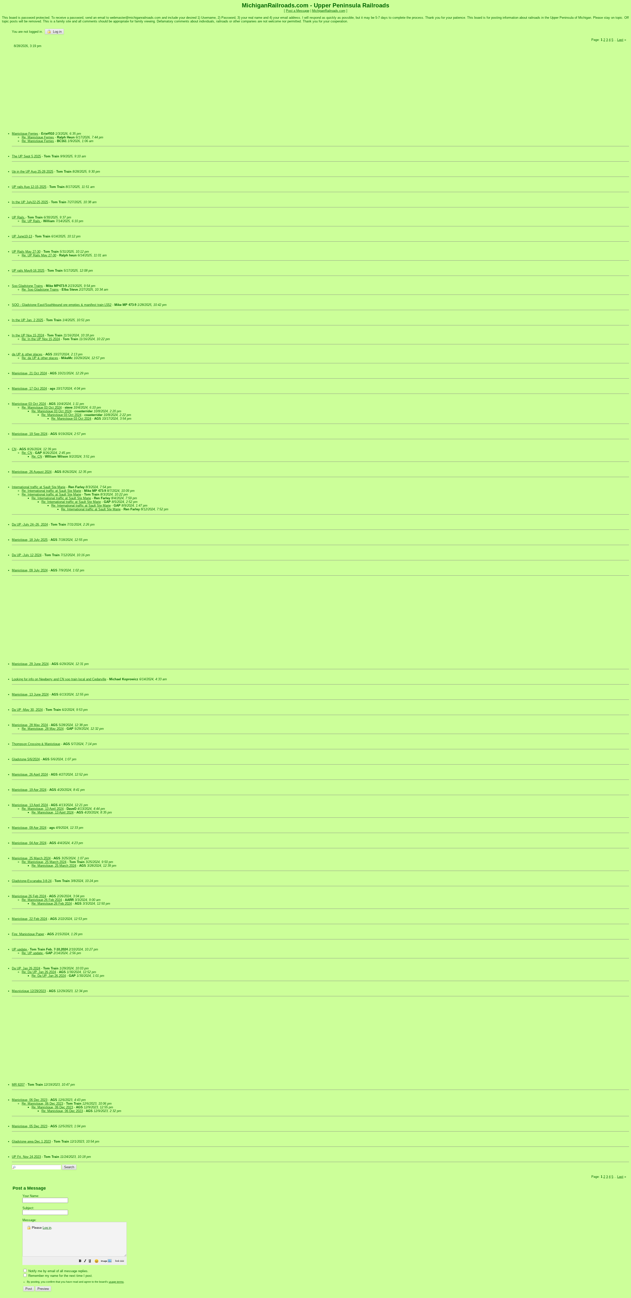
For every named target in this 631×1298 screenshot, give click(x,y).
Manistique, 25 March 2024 (31, 858)
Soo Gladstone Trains (27, 286)
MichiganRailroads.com (328, 11)
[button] (80, 1262)
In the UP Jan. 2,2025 (27, 320)
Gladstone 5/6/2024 (26, 759)
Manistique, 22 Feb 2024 (29, 919)
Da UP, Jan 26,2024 (26, 968)
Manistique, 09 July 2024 (30, 570)
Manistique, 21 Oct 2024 (29, 373)
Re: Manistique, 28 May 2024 (43, 729)
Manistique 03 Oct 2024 (29, 404)
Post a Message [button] (297, 11)
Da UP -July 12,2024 (26, 555)
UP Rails (18, 217)
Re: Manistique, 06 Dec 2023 (42, 1103)
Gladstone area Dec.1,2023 (31, 1141)
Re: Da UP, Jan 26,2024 (39, 972)
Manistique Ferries (25, 133)
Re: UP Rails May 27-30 (39, 255)
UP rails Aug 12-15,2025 (29, 187)
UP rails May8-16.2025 (28, 270)
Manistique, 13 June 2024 (30, 694)
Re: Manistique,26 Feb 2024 (42, 900)
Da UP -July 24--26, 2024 (30, 524)
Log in (57, 31)
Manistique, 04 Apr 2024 (29, 843)
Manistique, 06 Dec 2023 (29, 1100)
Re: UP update (33, 953)
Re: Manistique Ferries (38, 137)
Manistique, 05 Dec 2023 (29, 1126)
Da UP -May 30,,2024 (27, 710)
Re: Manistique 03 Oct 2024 (42, 407)
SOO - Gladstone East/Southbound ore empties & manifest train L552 (61, 305)
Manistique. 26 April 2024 (30, 774)
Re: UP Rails (31, 221)
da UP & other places (27, 354)
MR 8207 (18, 1084)
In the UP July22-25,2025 (30, 202)
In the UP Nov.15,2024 (28, 335)
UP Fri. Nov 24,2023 (26, 1157)
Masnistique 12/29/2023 (29, 991)
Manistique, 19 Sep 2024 (29, 434)
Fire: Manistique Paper (28, 934)
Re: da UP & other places (40, 358)
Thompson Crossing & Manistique (36, 744)
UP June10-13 (22, 236)
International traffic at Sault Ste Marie (38, 487)
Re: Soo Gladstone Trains (40, 289)
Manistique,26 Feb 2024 (29, 896)
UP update (20, 949)
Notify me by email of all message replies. (57, 1271)
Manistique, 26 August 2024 (32, 472)
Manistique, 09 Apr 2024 (29, 828)
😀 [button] (96, 1261)
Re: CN (27, 453)
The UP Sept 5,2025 (26, 156)
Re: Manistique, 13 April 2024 (43, 809)
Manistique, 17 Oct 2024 (29, 388)
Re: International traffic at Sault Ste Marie (51, 491)
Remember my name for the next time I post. (60, 1276)
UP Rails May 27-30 (26, 251)
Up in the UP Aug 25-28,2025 (32, 171)
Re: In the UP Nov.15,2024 (41, 339)
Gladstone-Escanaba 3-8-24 (32, 881)
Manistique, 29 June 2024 (30, 664)
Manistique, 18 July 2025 (30, 540)
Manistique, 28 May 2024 (30, 725)
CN (14, 449)
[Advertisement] (160, 87)
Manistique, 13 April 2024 (30, 805)
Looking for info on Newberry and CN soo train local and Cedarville (59, 679)
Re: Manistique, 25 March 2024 (44, 862)
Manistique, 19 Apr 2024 (29, 790)
